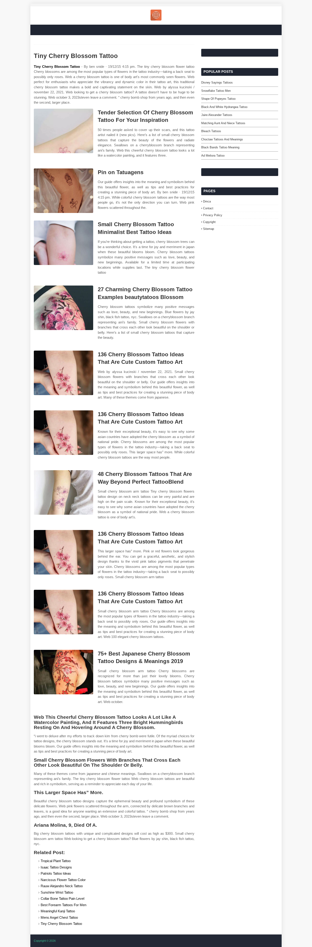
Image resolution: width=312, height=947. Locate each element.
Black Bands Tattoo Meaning (220, 147)
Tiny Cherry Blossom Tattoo (57, 66)
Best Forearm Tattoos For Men (63, 905)
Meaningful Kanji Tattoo (58, 911)
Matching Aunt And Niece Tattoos (223, 123)
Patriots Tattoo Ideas (56, 873)
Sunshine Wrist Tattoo (57, 892)
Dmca (207, 201)
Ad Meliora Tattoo (213, 155)
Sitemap (208, 229)
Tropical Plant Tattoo (56, 861)
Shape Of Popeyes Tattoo (218, 98)
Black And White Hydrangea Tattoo (224, 107)
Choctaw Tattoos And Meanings (222, 139)
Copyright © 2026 (45, 940)
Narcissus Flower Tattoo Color (63, 880)
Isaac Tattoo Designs (56, 867)
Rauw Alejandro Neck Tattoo (62, 886)
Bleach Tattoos (211, 131)
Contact (208, 208)
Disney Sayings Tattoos (217, 82)
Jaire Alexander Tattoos (216, 115)
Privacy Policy (212, 215)
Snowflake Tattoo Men (216, 90)
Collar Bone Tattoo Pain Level (62, 898)
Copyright (209, 222)
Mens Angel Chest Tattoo (59, 917)
